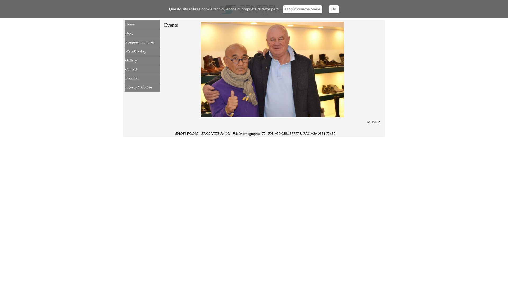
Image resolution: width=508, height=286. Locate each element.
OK (334, 9)
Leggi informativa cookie (302, 9)
